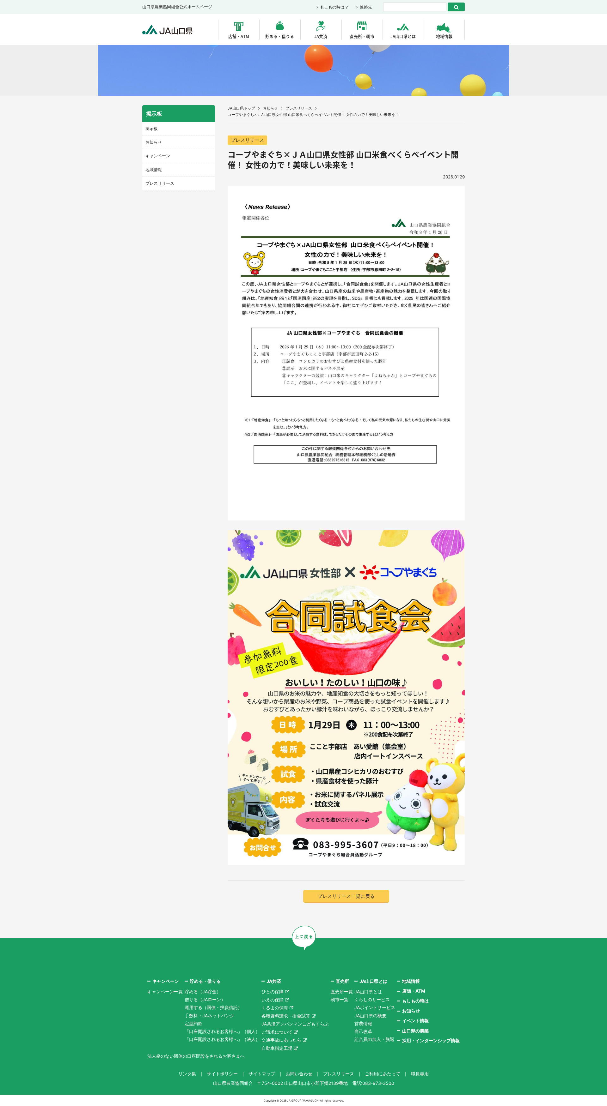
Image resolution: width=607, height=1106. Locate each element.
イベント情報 (415, 1020)
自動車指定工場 (276, 1048)
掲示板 (151, 128)
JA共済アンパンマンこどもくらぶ (295, 1023)
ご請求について (276, 1032)
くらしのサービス (372, 999)
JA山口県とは (403, 36)
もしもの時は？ (334, 6)
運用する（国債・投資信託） (213, 1007)
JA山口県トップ (241, 108)
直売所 (342, 981)
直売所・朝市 (362, 36)
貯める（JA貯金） (203, 991)
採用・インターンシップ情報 (431, 1040)
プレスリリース (298, 108)
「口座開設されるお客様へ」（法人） (222, 1039)
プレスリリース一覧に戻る (346, 896)
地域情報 (444, 36)
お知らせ (270, 108)
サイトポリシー (222, 1073)
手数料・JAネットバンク (209, 1015)
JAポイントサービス (374, 1007)
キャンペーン (157, 155)
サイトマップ (261, 1073)
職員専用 (420, 1073)
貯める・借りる (279, 36)
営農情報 (363, 1023)
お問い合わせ (299, 1073)
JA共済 (320, 36)
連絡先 (366, 6)
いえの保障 (272, 999)
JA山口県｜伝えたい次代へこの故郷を (167, 29)
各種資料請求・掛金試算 (285, 1016)
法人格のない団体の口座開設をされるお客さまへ (196, 1056)
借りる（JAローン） (205, 999)
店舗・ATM (238, 36)
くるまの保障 (274, 1007)
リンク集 (187, 1073)
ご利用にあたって (382, 1073)
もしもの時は (415, 1000)
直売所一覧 (342, 991)
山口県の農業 (415, 1030)
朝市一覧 (339, 999)
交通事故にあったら (281, 1040)
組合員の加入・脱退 (374, 1039)
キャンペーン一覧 (165, 991)
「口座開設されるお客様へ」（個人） (222, 1031)
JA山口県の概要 (370, 1015)
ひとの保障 (272, 991)
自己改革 (363, 1031)
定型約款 (193, 1023)
